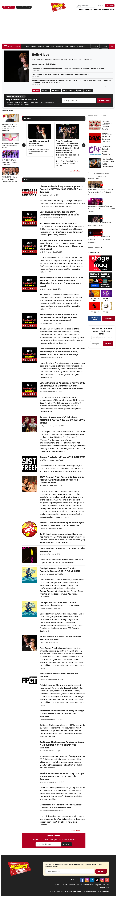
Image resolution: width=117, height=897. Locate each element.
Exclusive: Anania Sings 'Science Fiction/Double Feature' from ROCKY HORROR (101, 209)
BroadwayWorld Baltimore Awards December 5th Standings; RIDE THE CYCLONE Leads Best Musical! (58, 317)
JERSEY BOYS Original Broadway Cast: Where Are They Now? (10, 175)
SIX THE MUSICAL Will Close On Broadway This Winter (9, 158)
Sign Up (66, 844)
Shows (33, 46)
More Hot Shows (94, 318)
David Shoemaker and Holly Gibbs (38, 143)
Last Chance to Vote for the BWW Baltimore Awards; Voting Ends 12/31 (60, 75)
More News (75, 830)
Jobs (53, 46)
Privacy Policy (103, 891)
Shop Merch (10, 7)
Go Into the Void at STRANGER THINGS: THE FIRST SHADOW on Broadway (99, 240)
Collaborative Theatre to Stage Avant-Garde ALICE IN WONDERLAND (61, 806)
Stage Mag (81, 46)
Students (59, 46)
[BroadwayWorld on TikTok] (97, 880)
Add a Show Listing (23, 7)
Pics (46, 90)
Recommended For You (97, 115)
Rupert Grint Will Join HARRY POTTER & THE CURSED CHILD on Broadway (9, 123)
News (27, 46)
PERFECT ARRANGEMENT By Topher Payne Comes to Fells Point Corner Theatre (62, 524)
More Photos (75, 171)
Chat (47, 46)
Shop (66, 46)
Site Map (106, 885)
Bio (37, 90)
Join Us (79, 885)
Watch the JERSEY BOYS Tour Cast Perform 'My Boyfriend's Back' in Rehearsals (100, 192)
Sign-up (100, 5)
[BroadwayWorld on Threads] (102, 880)
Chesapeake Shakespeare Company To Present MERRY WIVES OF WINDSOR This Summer (68, 69)
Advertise (57, 885)
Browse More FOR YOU (101, 174)
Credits (69, 90)
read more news (108, 87)
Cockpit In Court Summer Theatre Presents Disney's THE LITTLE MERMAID (60, 569)
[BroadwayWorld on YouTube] (107, 880)
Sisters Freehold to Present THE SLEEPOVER (62, 457)
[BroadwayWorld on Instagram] (87, 880)
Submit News (88, 885)
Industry (41, 46)
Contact (72, 885)
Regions (98, 885)
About (64, 885)
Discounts (108, 318)
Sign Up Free (104, 100)
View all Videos (94, 247)
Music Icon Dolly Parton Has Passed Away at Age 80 (10, 141)
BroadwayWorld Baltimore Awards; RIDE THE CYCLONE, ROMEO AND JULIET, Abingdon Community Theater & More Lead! (61, 281)
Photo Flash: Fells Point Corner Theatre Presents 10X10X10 (39, 151)
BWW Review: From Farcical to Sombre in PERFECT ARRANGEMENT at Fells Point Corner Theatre (62, 480)
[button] (112, 46)
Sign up (108, 344)
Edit (80, 90)
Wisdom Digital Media (74, 891)
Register (95, 46)
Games (73, 46)
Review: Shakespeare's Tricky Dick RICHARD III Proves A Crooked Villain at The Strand (62, 420)
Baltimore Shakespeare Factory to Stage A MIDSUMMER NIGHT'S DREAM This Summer (62, 713)
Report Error (104, 888)
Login (105, 46)
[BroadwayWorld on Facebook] (82, 880)
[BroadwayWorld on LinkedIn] (92, 880)
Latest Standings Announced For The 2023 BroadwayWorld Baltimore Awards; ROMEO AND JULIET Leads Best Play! (62, 351)
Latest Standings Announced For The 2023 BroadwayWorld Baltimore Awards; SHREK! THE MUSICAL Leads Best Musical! (62, 385)
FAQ (89, 90)
